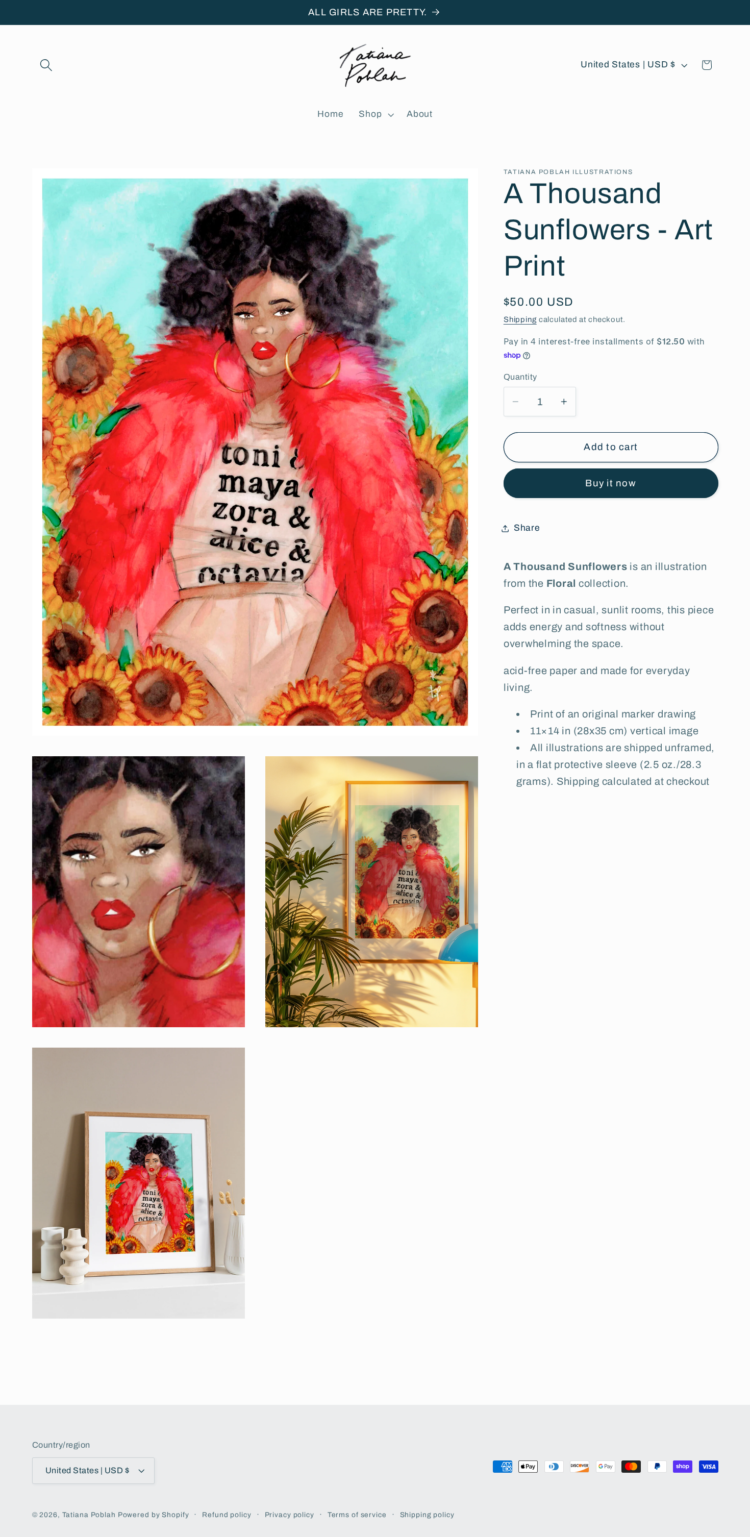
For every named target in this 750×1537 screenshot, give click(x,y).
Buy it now (610, 483)
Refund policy (226, 1515)
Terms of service (357, 1515)
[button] (46, 65)
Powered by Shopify (153, 1515)
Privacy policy (289, 1515)
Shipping (520, 319)
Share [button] (527, 528)
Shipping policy (427, 1515)
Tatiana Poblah (89, 1515)
